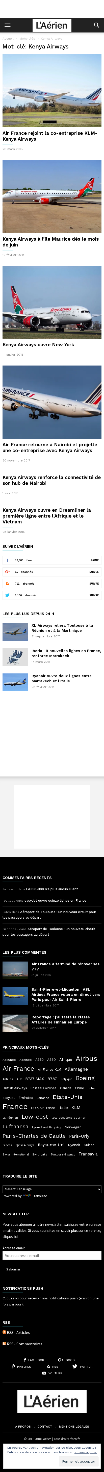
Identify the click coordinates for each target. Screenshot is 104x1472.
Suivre (94, 572)
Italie (63, 1107)
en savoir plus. (85, 1452)
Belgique (66, 1079)
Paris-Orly (79, 1136)
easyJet (9, 1098)
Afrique (65, 1059)
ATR (19, 1079)
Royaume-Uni (51, 1144)
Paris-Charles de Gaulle (34, 1136)
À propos (23, 1426)
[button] (96, 25)
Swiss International (16, 1154)
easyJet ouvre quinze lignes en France (55, 900)
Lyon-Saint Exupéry (46, 1127)
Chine (79, 1088)
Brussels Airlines (44, 1088)
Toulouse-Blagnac (63, 1154)
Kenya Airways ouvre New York (38, 345)
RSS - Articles (18, 1332)
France (15, 1106)
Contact (45, 1426)
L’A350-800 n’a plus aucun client (52, 889)
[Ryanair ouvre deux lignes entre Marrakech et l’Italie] (15, 682)
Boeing (85, 1078)
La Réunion (10, 1117)
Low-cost (34, 1117)
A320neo (9, 1060)
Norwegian (73, 1127)
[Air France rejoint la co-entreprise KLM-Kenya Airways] (52, 90)
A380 (51, 1059)
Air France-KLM (49, 1069)
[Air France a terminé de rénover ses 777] (15, 970)
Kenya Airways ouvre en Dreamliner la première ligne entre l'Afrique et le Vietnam (47, 516)
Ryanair (74, 1145)
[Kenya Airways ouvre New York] (52, 302)
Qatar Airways (25, 1145)
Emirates (25, 1098)
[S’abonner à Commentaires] (4, 1343)
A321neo (25, 1060)
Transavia (88, 1153)
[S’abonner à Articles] (4, 1332)
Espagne (43, 1098)
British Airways (15, 1088)
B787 (52, 1078)
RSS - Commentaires (24, 1343)
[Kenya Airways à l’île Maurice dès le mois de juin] (52, 196)
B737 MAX (34, 1079)
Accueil (8, 38)
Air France (18, 1068)
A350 (39, 1060)
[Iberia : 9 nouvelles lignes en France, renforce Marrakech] (15, 657)
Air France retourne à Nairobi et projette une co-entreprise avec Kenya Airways (50, 447)
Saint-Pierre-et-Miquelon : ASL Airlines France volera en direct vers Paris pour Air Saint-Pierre (66, 994)
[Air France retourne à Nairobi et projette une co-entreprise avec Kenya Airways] (52, 402)
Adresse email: (14, 1248)
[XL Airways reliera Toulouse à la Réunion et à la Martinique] (15, 632)
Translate (39, 1196)
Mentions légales (74, 1426)
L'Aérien (46, 1439)
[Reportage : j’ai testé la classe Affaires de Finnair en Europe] (15, 1023)
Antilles (8, 1079)
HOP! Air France (43, 1108)
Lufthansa (16, 1126)
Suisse (89, 1145)
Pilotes (7, 1145)
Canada (65, 1088)
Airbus (86, 1058)
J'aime (94, 560)
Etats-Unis (67, 1097)
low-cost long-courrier (69, 1117)
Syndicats (39, 1154)
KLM (76, 1107)
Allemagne (76, 1069)
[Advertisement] (52, 9)
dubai (91, 1088)
